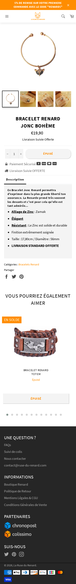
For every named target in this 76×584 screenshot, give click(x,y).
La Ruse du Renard (25, 565)
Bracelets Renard (29, 264)
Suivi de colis (13, 451)
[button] (7, 415)
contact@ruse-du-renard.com (25, 465)
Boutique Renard (16, 484)
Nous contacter (15, 458)
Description (15, 179)
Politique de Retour (17, 491)
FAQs (7, 445)
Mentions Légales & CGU (21, 498)
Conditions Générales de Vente (25, 505)
